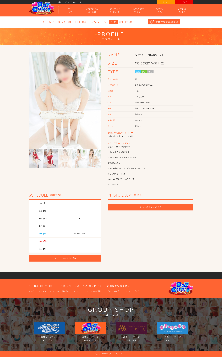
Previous (36, 110)
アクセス (85, 291)
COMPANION (92, 10)
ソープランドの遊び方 (111, 291)
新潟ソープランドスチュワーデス (172, 339)
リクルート (166, 2)
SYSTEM (159, 10)
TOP (69, 10)
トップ (31, 291)
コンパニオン (41, 291)
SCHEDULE (115, 10)
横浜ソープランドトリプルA (131, 339)
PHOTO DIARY (137, 10)
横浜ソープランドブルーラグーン (49, 339)
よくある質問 (95, 291)
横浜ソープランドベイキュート (90, 339)
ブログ (184, 2)
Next (94, 110)
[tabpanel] (65, 100)
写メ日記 (65, 291)
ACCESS (182, 10)
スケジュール (54, 291)
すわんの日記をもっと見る (150, 207)
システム (75, 291)
